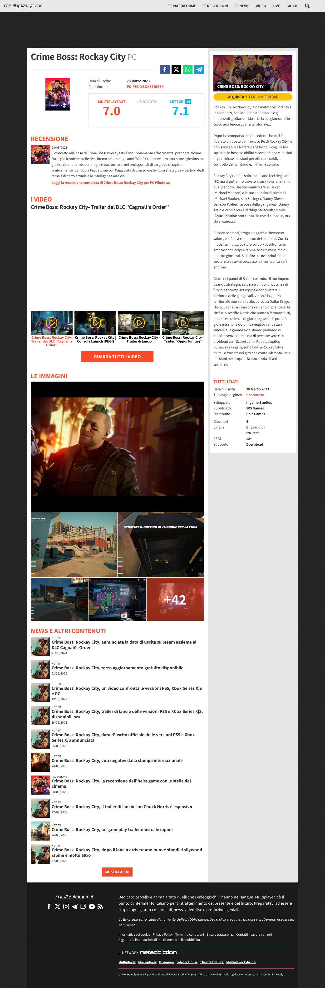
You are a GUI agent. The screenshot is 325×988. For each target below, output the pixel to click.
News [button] (244, 5)
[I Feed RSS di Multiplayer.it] (100, 906)
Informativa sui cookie (134, 934)
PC (129, 86)
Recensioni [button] (217, 5)
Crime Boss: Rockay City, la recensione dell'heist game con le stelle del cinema (121, 783)
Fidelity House (187, 962)
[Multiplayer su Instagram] (66, 906)
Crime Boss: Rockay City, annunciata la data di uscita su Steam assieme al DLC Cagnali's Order (124, 644)
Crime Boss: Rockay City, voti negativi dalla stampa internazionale (117, 760)
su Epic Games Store (253, 96)
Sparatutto (255, 394)
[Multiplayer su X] (57, 906)
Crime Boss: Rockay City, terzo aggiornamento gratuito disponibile (117, 667)
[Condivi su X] (176, 69)
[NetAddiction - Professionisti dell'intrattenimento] (158, 953)
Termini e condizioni (189, 934)
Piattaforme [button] (184, 5)
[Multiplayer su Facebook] (49, 906)
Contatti (242, 934)
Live (276, 5)
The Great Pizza (212, 962)
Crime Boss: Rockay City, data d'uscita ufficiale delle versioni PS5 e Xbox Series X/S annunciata (123, 737)
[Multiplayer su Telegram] (75, 906)
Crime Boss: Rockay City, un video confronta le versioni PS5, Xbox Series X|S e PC (127, 690)
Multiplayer (127, 962)
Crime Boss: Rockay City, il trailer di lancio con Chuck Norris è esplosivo (122, 806)
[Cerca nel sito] (307, 6)
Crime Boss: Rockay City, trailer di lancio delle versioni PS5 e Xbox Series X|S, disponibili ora (127, 714)
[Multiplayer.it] (23, 6)
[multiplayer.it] (74, 896)
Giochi (292, 5)
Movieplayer (147, 962)
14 (188, 101)
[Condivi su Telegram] (199, 69)
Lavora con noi (261, 934)
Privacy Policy (163, 934)
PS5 (136, 86)
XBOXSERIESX (152, 86)
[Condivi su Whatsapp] (187, 69)
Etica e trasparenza (220, 934)
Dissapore (166, 962)
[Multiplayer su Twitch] (83, 906)
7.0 (111, 110)
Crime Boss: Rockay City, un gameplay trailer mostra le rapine (112, 829)
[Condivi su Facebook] (165, 69)
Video (261, 5)
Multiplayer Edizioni (241, 962)
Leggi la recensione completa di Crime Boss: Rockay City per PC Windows (111, 182)
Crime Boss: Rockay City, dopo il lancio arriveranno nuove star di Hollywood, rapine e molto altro (128, 852)
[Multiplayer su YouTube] (92, 906)
